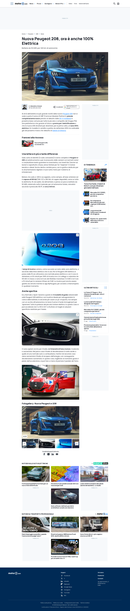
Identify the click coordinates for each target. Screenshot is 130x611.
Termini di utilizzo (84, 603)
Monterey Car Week (96, 298)
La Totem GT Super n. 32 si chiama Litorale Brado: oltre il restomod (94, 294)
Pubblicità (101, 575)
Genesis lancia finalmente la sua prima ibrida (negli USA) (95, 318)
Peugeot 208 (68, 114)
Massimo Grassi (36, 106)
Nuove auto (92, 321)
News (31, 4)
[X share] (48, 454)
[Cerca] (114, 4)
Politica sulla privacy (46, 603)
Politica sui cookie (58, 603)
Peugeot (30, 34)
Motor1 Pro (59, 4)
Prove (39, 4)
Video (70, 3)
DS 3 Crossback (65, 118)
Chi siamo (101, 572)
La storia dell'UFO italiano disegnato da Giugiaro (92, 303)
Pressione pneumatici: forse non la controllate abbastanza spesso (95, 327)
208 (37, 34)
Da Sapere (48, 4)
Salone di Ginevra (59, 131)
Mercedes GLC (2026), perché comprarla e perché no (94, 310)
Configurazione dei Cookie (71, 603)
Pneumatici (92, 330)
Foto (75, 3)
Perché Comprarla (95, 313)
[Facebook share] (44, 454)
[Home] (21, 3)
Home (24, 34)
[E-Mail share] (57, 454)
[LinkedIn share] (53, 454)
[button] (24, 443)
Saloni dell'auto (84, 3)
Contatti (100, 578)
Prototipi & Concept (96, 305)
